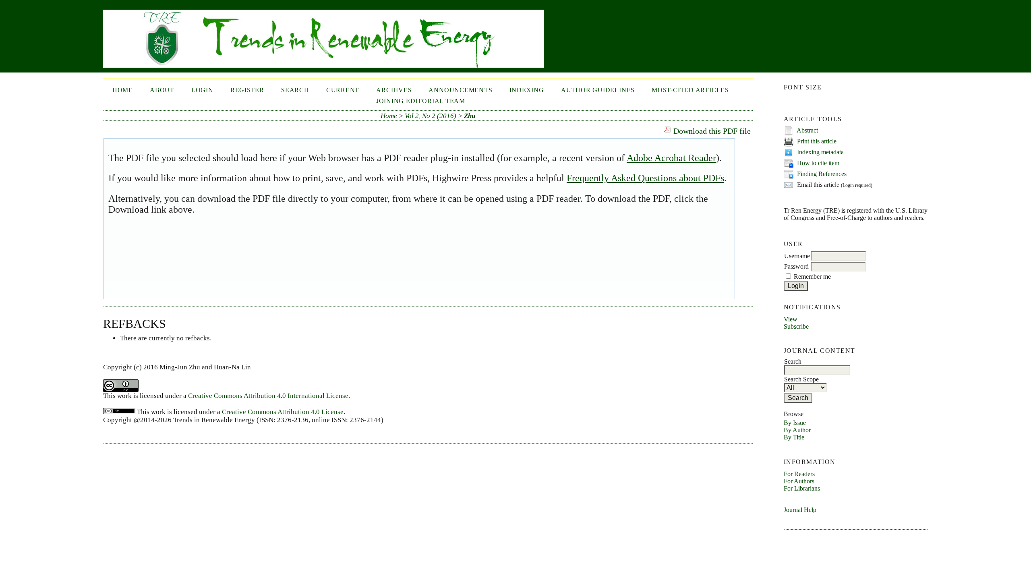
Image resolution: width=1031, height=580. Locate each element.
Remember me (812, 276)
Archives (394, 90)
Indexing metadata (820, 152)
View (790, 319)
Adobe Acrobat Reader (671, 158)
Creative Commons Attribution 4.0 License (283, 412)
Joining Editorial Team (420, 100)
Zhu (469, 116)
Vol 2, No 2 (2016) (430, 116)
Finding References (822, 173)
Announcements (460, 90)
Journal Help (800, 509)
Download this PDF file (712, 130)
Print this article (816, 141)
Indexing (526, 90)
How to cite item (818, 163)
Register (247, 90)
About (162, 90)
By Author (797, 430)
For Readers (799, 473)
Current (342, 90)
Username (797, 256)
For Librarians (802, 488)
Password (796, 266)
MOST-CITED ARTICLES (690, 90)
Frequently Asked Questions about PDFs (645, 178)
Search (295, 90)
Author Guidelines (598, 90)
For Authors (799, 481)
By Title (794, 437)
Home (122, 90)
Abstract (807, 130)
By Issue (795, 422)
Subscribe (796, 326)
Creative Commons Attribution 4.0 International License (268, 396)
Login (202, 90)
